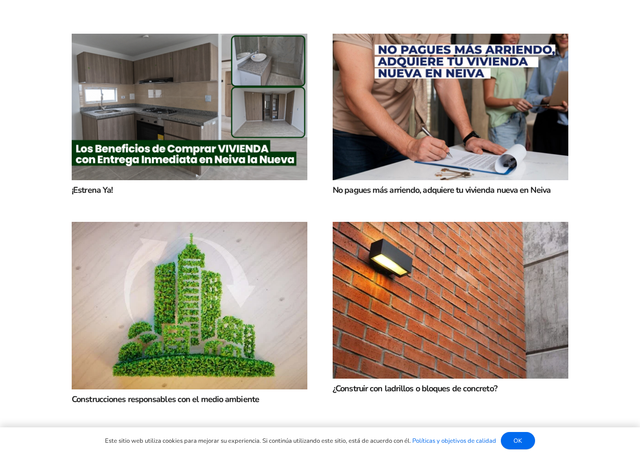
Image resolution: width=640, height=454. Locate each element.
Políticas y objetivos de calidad (454, 441)
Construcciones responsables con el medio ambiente (165, 399)
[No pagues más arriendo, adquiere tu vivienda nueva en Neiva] (450, 41)
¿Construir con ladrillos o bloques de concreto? (415, 388)
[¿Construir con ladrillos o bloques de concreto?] (450, 229)
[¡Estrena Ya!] (189, 41)
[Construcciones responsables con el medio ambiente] (189, 229)
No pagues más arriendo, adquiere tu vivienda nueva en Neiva (442, 190)
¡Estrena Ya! (92, 190)
